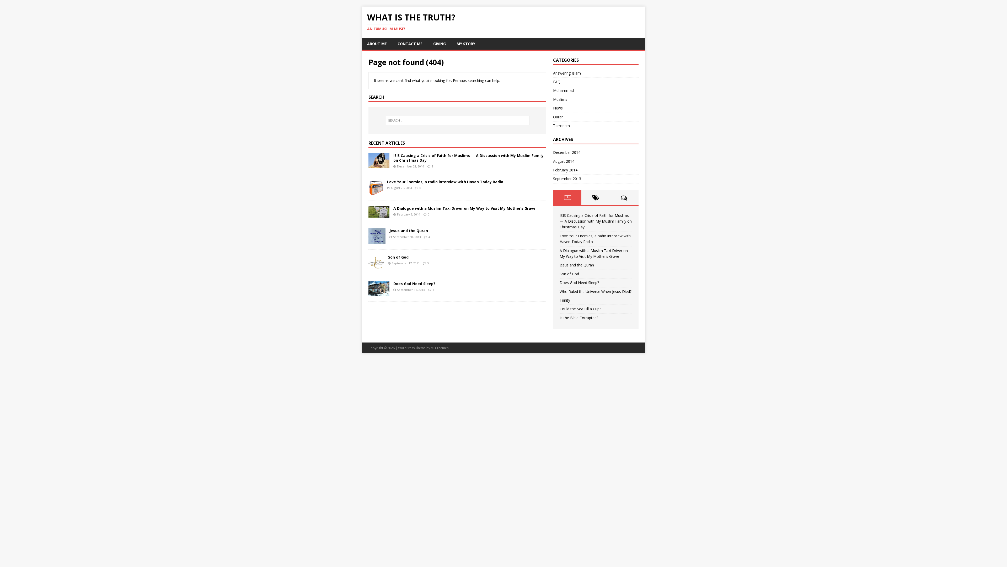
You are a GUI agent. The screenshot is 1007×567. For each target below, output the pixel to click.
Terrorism (561, 125)
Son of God (398, 257)
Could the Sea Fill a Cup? (580, 308)
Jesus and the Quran (408, 230)
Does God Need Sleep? (414, 283)
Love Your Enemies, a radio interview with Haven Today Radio (445, 181)
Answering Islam (567, 73)
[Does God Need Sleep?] (378, 292)
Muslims (560, 99)
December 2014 (566, 152)
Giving (439, 43)
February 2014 (565, 169)
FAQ (556, 81)
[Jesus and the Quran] (376, 241)
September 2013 (567, 178)
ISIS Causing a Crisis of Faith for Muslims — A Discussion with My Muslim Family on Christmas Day (468, 158)
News (558, 108)
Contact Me (410, 43)
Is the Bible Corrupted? (579, 317)
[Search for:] (457, 120)
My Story (466, 43)
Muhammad (563, 90)
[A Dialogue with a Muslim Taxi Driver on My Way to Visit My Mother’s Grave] (378, 214)
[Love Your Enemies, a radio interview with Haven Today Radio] (375, 192)
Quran (558, 116)
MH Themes (439, 348)
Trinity (565, 300)
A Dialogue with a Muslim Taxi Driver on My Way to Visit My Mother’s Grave (464, 208)
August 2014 (563, 161)
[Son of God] (376, 267)
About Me (377, 43)
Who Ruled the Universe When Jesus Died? (595, 291)
